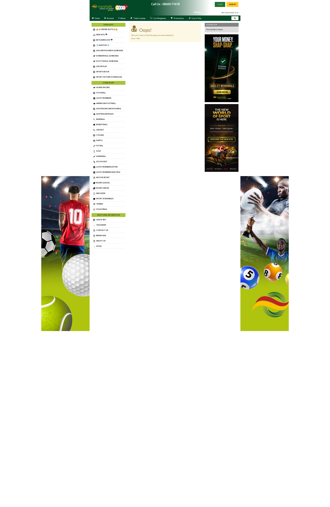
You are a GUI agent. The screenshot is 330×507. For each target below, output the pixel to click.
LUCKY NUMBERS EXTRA (106, 167)
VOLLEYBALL (101, 209)
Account (110, 18)
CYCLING (99, 135)
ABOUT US (100, 241)
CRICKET (99, 130)
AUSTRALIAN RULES (104, 114)
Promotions (179, 18)
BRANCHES (100, 235)
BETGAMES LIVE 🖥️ (104, 40)
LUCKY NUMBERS (103, 98)
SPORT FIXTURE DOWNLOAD (108, 77)
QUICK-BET (100, 219)
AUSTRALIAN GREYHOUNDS (108, 108)
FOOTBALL (100, 93)
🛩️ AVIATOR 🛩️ (102, 45)
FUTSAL (99, 145)
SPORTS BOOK (102, 71)
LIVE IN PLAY (101, 66)
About (123, 18)
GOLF (98, 151)
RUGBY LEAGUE (102, 183)
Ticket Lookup (139, 18)
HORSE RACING (102, 87)
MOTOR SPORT (102, 177)
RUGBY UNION (102, 188)
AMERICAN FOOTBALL (105, 103)
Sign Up (232, 4)
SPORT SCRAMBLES (104, 198)
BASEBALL (100, 119)
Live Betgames (159, 18)
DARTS (98, 140)
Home (97, 18)
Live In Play (196, 18)
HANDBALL (100, 156)
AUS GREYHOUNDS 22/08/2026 (109, 50)
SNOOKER (100, 193)
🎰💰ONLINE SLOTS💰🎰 (106, 29)
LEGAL (98, 246)
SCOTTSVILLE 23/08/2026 (106, 61)
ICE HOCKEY (101, 161)
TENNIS (99, 204)
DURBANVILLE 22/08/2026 (106, 56)
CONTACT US (101, 230)
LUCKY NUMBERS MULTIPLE (107, 172)
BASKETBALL (101, 124)
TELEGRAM (100, 225)
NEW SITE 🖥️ (101, 34)
